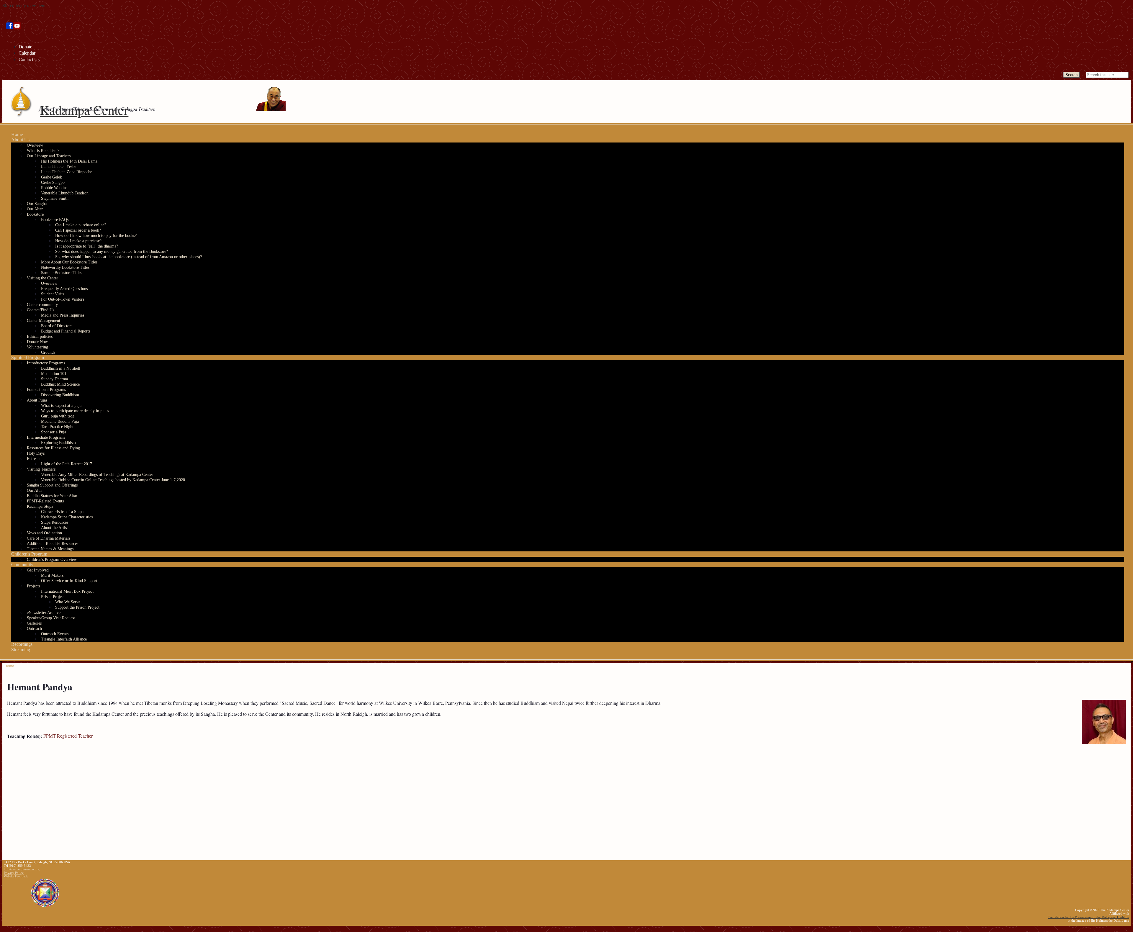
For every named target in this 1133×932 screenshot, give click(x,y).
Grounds (48, 352)
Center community (42, 304)
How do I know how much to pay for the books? (96, 235)
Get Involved (38, 570)
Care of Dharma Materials (48, 538)
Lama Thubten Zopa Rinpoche (66, 172)
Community (22, 564)
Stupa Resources (54, 522)
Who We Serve (67, 602)
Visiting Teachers (41, 469)
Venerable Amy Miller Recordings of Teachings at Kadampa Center (97, 474)
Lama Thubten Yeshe (58, 166)
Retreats (33, 458)
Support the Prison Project (77, 607)
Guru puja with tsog (57, 416)
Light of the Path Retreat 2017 (66, 464)
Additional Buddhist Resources (52, 543)
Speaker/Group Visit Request (51, 618)
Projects (33, 586)
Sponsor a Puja (53, 432)
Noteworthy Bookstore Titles (65, 267)
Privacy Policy (14, 872)
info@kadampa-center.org (22, 869)
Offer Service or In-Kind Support (69, 581)
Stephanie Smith (54, 198)
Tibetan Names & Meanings (50, 549)
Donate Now (37, 342)
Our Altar (35, 209)
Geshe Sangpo (53, 182)
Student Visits (52, 294)
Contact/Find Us (40, 310)
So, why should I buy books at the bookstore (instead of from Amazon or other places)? (128, 257)
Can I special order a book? (78, 230)
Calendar (27, 52)
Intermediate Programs (46, 437)
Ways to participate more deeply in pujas (75, 411)
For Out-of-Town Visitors (62, 299)
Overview (35, 145)
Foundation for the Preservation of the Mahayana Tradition (1088, 917)
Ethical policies (40, 336)
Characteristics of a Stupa (62, 512)
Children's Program (29, 553)
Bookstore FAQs (54, 219)
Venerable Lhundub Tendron (65, 193)
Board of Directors (56, 326)
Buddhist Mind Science (60, 384)
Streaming (20, 649)
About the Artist (54, 527)
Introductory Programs (46, 363)
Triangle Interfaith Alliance (64, 639)
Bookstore (35, 214)
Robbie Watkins (54, 188)
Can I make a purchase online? (80, 225)
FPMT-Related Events (45, 501)
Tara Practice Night (57, 427)
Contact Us (29, 59)
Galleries (34, 623)
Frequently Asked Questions (64, 288)
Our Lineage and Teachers (49, 156)
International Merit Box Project (67, 591)
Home (17, 134)
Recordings (21, 644)
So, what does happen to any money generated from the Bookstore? (111, 251)
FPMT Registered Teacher (68, 736)
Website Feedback (16, 876)
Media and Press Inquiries (62, 315)
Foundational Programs (46, 389)
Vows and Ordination (44, 533)
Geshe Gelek (51, 177)
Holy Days (36, 453)
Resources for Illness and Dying (53, 448)
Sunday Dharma (54, 379)
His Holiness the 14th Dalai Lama (69, 161)
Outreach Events (54, 634)
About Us (20, 139)
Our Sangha (37, 204)
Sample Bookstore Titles (61, 273)
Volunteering (37, 347)
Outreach (34, 628)
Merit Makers (52, 575)
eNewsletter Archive (43, 612)
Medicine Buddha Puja (60, 421)
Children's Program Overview (52, 559)
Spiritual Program (27, 357)
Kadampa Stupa (40, 506)
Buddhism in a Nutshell (60, 368)
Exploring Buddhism (58, 442)
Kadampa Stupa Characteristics (67, 517)
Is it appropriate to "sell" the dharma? (86, 246)
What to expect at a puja (61, 405)
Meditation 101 (53, 373)
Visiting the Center (42, 278)
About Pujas (37, 400)
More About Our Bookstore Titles (69, 262)
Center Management (43, 320)
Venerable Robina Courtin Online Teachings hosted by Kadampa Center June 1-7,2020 (113, 480)
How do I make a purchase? (78, 241)
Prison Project (53, 596)
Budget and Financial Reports (65, 331)
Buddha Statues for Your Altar (52, 496)
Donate (25, 46)
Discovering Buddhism (60, 395)
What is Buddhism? (43, 150)
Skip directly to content (23, 5)
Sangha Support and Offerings (52, 485)
